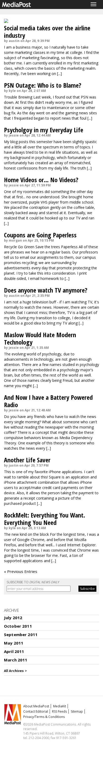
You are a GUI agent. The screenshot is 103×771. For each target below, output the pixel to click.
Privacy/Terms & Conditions (44, 716)
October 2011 (18, 626)
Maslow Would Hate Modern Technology (40, 338)
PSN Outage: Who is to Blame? (42, 85)
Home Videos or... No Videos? (41, 179)
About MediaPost (36, 706)
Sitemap (77, 711)
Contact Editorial (35, 711)
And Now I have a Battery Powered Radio (48, 401)
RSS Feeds (59, 711)
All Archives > (15, 671)
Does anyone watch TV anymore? (45, 290)
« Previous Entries (20, 571)
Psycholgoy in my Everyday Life (43, 129)
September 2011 (21, 634)
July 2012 (13, 617)
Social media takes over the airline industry (47, 31)
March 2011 (15, 659)
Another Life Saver (27, 459)
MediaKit (59, 706)
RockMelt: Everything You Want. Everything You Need (44, 519)
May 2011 (13, 643)
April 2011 (14, 651)
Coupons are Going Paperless (40, 235)
